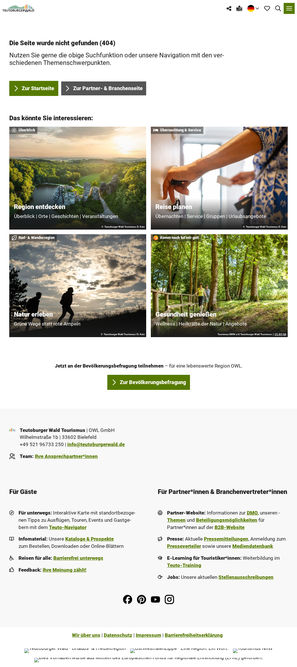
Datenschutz (118, 635)
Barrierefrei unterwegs (78, 558)
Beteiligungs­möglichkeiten (226, 520)
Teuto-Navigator (67, 527)
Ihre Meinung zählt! (64, 570)
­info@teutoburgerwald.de (96, 444)
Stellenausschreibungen (246, 577)
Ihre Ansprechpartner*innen (66, 456)
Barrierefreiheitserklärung (194, 635)
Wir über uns (86, 635)
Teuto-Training (184, 565)
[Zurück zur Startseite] (18, 8)
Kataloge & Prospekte (89, 539)
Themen (176, 520)
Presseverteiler (184, 546)
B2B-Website (230, 527)
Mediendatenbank (252, 546)
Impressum (148, 635)
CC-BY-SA (280, 334)
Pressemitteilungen (226, 539)
